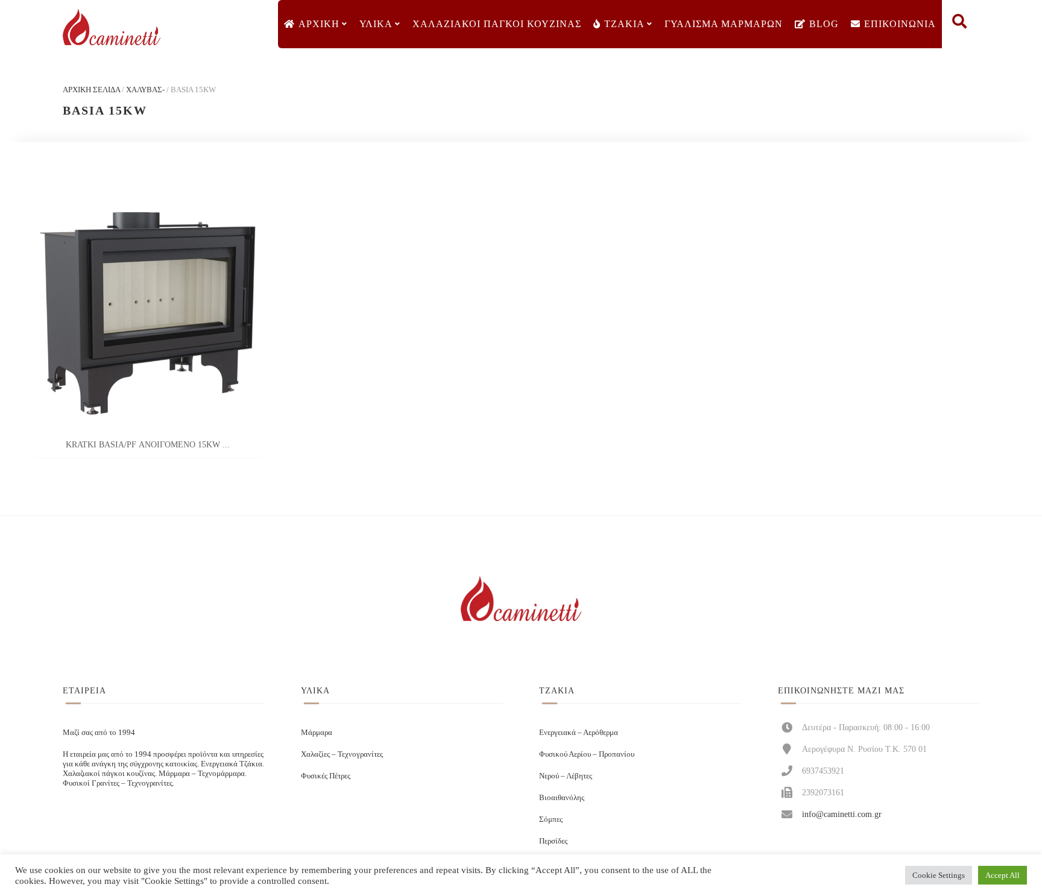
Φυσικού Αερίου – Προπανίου (586, 754)
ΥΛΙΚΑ (376, 24)
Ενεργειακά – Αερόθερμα (578, 732)
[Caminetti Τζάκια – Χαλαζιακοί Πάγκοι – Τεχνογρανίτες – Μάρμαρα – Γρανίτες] (111, 27)
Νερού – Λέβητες (565, 775)
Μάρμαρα (316, 732)
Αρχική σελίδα (91, 89)
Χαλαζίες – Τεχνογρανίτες (342, 754)
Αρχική (318, 24)
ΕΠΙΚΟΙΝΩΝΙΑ (900, 24)
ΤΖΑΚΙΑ (624, 24)
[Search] (959, 24)
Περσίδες (553, 840)
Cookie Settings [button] (938, 875)
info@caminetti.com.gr (842, 814)
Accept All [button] (1002, 875)
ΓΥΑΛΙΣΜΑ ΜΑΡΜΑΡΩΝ (724, 24)
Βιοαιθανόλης (561, 797)
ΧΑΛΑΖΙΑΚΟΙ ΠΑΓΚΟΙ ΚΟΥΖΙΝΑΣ (496, 24)
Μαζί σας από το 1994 (99, 732)
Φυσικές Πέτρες (325, 775)
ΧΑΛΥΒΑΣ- (145, 89)
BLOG (824, 24)
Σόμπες (551, 819)
